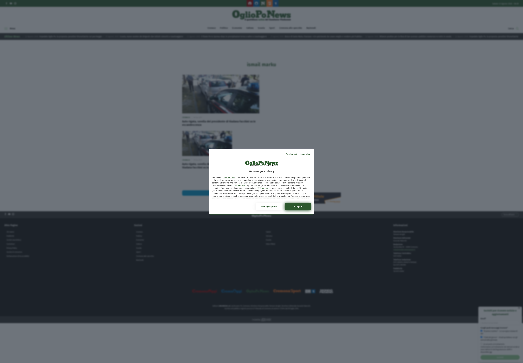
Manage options (269, 206)
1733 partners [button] (229, 177)
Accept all (298, 206)
